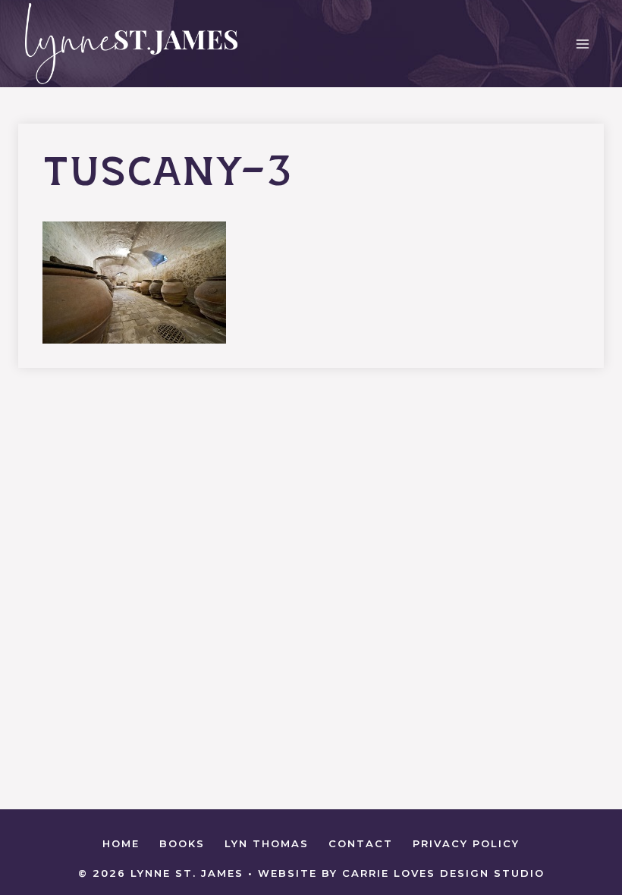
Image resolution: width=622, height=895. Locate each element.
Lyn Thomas (267, 843)
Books (182, 843)
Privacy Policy (466, 843)
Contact (360, 843)
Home (121, 843)
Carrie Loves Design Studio (443, 873)
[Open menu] (582, 43)
